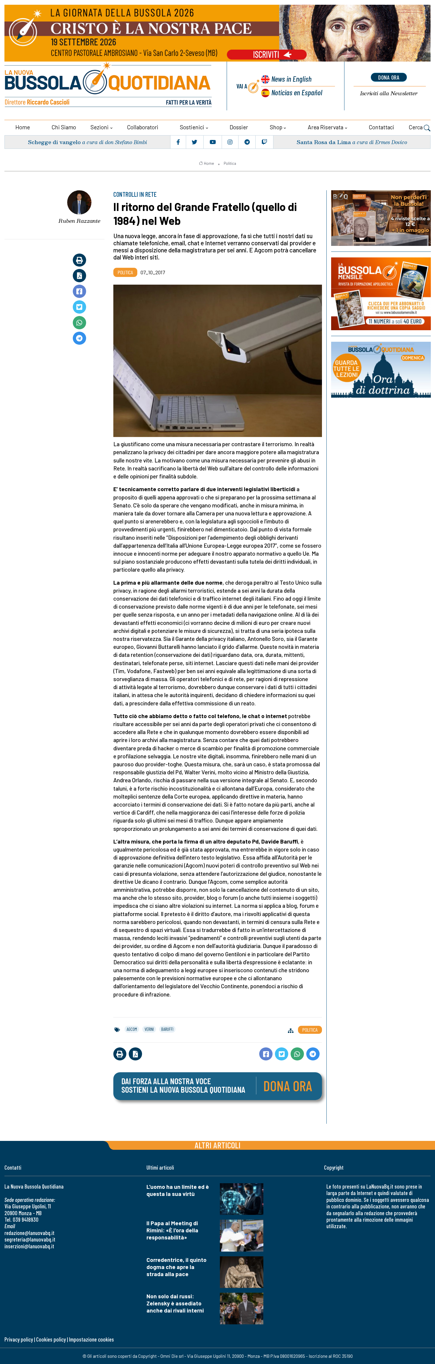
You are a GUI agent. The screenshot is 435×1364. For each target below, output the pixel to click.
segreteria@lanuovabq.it (29, 1239)
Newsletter (389, 93)
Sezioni (100, 127)
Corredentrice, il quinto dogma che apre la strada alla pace (176, 1266)
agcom (132, 1029)
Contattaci (381, 127)
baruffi (167, 1029)
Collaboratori (142, 127)
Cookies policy (51, 1339)
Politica (230, 163)
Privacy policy (18, 1339)
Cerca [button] (416, 127)
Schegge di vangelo (54, 142)
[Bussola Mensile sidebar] (381, 293)
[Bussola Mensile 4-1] (381, 218)
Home (22, 127)
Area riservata (325, 127)
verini (149, 1029)
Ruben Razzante (79, 221)
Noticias (296, 92)
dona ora (388, 77)
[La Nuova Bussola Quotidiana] (108, 86)
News (291, 78)
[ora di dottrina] (381, 370)
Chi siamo (63, 127)
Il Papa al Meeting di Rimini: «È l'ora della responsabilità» (172, 1230)
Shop (276, 127)
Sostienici (192, 127)
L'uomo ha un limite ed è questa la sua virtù (177, 1190)
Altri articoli (218, 1145)
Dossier (239, 127)
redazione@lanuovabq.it (29, 1232)
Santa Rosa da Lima (324, 142)
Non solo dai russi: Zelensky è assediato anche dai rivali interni (175, 1303)
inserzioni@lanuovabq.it (29, 1246)
